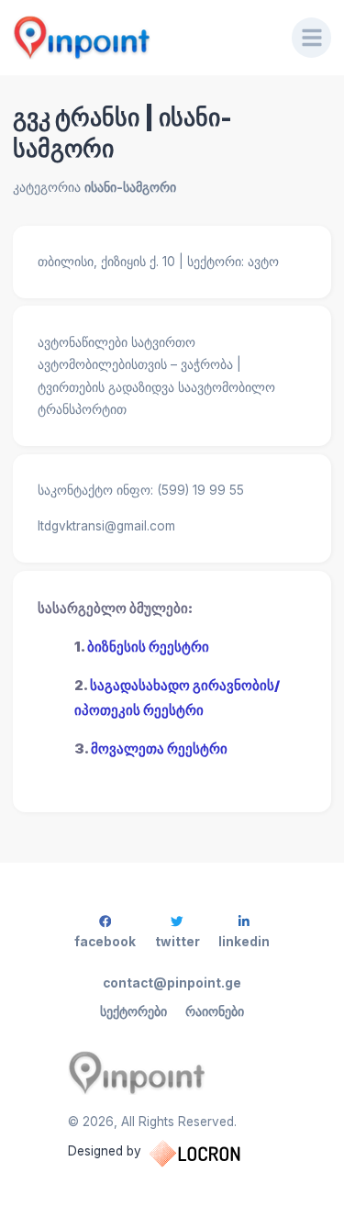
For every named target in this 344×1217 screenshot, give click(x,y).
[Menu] (312, 37)
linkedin (244, 941)
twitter (177, 941)
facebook (105, 941)
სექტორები (133, 1011)
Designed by (104, 1151)
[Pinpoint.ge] (140, 38)
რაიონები (214, 1011)
